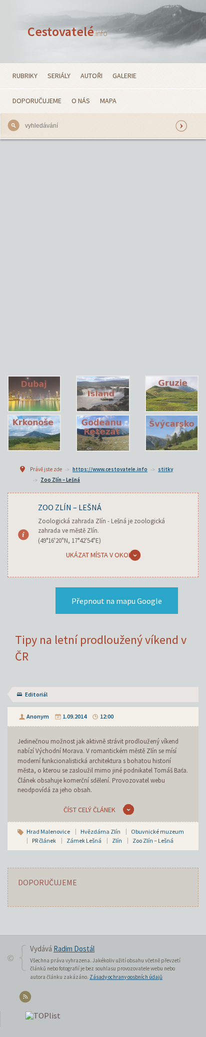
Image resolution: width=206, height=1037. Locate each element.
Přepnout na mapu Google (117, 601)
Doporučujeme (37, 100)
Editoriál (36, 694)
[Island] (103, 394)
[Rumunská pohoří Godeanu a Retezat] (103, 433)
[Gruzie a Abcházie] (171, 394)
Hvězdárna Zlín (100, 831)
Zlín (117, 840)
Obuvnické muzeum (157, 831)
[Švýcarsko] (171, 433)
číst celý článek (90, 809)
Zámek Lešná (84, 840)
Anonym (37, 716)
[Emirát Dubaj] (34, 394)
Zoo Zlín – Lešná (60, 479)
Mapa (108, 100)
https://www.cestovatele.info (110, 469)
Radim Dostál (74, 948)
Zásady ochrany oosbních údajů (126, 976)
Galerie (124, 75)
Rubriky (25, 75)
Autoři (91, 75)
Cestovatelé (68, 31)
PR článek (44, 840)
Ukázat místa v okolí (99, 554)
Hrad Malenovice (48, 831)
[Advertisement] (103, 257)
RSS (26, 998)
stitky (165, 469)
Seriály (59, 75)
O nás (81, 100)
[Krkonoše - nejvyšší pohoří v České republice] (34, 433)
